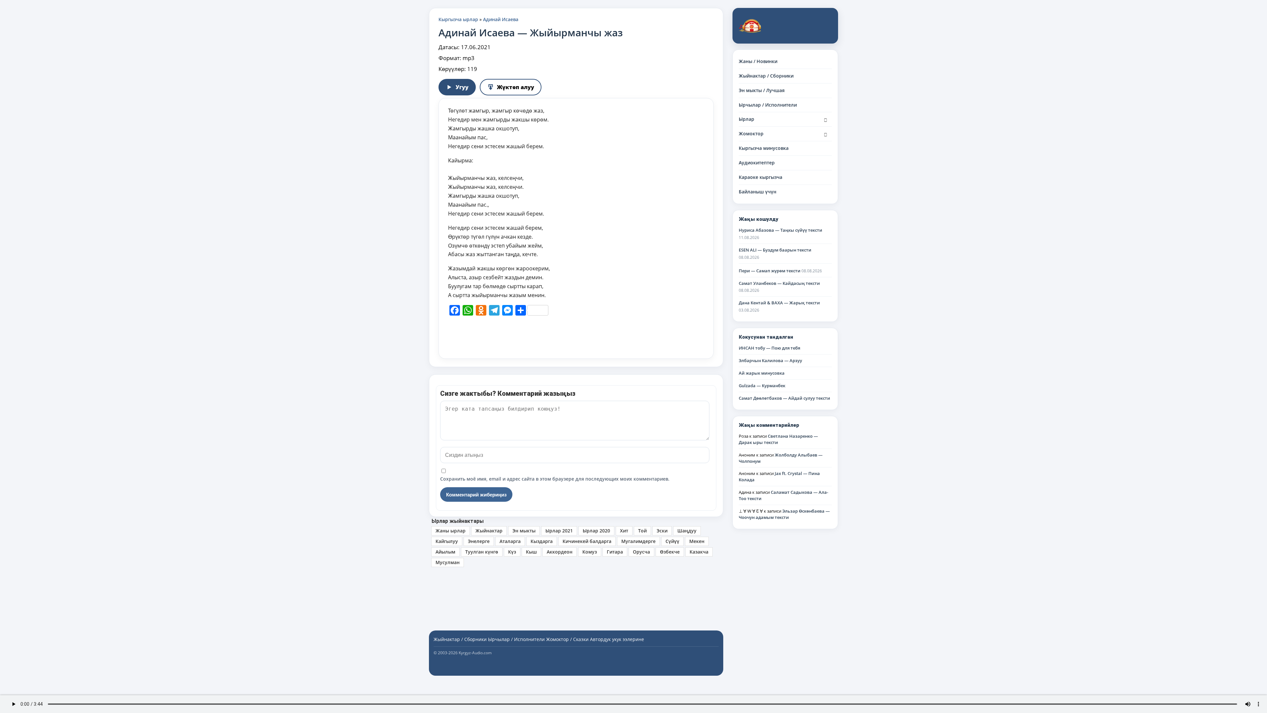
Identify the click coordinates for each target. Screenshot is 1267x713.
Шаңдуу (687, 530)
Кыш (531, 552)
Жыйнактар (489, 530)
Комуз (589, 552)
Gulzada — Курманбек (762, 386)
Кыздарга (542, 541)
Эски (662, 530)
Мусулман (448, 562)
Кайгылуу (447, 541)
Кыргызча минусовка (764, 148)
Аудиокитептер (757, 162)
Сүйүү (672, 541)
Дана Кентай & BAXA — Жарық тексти (779, 303)
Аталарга (510, 541)
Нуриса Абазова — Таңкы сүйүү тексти (780, 230)
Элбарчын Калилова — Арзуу (770, 360)
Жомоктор (751, 133)
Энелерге (479, 541)
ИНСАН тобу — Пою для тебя (769, 348)
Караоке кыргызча (760, 177)
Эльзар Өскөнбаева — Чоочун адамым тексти (784, 514)
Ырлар (746, 119)
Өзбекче (670, 552)
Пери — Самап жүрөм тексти (769, 271)
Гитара (615, 552)
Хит (624, 530)
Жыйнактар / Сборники (766, 76)
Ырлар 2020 (596, 530)
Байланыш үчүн (757, 191)
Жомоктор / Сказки (567, 639)
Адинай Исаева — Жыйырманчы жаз (531, 32)
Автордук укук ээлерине (617, 639)
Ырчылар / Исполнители (768, 105)
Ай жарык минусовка (762, 373)
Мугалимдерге (638, 541)
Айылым (445, 552)
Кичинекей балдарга (587, 541)
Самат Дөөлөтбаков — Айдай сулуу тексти (784, 398)
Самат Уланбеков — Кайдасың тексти (779, 283)
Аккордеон (559, 552)
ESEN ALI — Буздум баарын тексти (775, 250)
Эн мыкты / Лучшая (762, 90)
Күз (512, 552)
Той (642, 530)
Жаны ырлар (451, 530)
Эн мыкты (524, 530)
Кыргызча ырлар (458, 19)
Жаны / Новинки (758, 61)
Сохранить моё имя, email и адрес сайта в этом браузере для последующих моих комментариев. (554, 479)
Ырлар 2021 (559, 530)
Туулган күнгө (481, 552)
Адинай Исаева (500, 19)
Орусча (641, 552)
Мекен (696, 541)
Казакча (699, 552)
